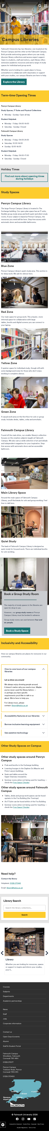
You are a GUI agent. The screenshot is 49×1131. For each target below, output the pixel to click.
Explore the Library (14, 81)
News (5, 1009)
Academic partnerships (12, 1001)
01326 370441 (15, 883)
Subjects (6, 991)
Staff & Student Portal (12, 1046)
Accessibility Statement (15, 1124)
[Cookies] (3, 1124)
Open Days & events (11, 1036)
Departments (8, 996)
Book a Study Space (17, 630)
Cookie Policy (26, 1124)
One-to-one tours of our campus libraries (20, 670)
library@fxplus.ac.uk (20, 705)
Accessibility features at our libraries (22, 715)
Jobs (5, 1019)
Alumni (6, 1041)
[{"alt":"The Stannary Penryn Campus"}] (24, 838)
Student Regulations (22, 1127)
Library (24, 951)
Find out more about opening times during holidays (24, 177)
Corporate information (12, 1023)
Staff (5, 1014)
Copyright (34, 1124)
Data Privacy (40, 1124)
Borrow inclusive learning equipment (22, 724)
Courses (6, 987)
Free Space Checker (21, 782)
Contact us (7, 1032)
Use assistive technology (16, 732)
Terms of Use (32, 1127)
